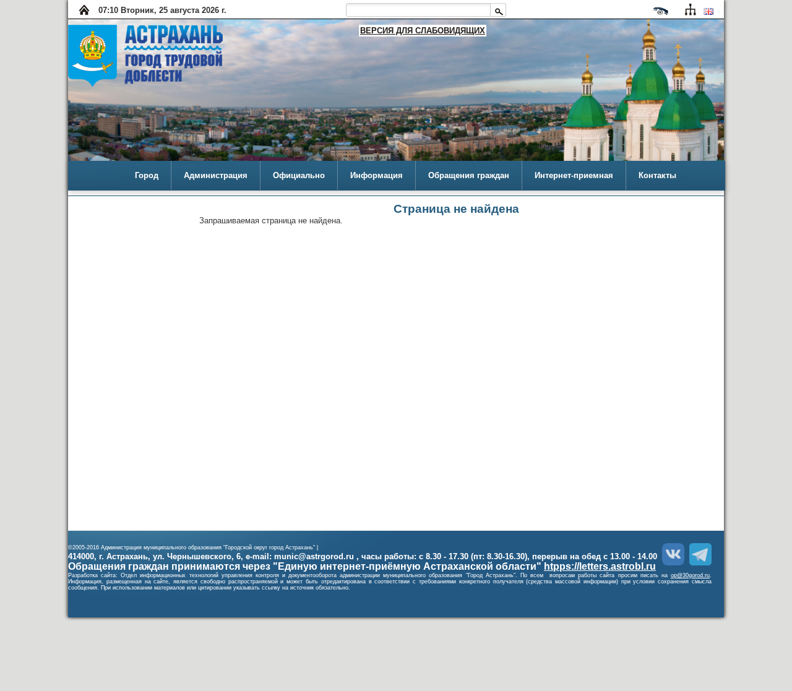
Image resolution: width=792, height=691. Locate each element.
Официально (299, 175)
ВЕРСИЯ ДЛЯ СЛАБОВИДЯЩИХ (422, 30)
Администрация (216, 175)
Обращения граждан (468, 175)
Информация (376, 175)
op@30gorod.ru (690, 575)
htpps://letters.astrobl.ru (600, 566)
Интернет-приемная (574, 175)
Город (146, 175)
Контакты (657, 175)
